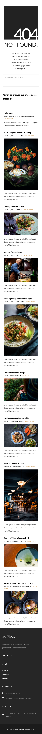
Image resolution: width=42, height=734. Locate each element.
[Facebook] (4, 655)
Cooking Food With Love (14, 207)
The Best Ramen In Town (14, 464)
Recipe (19, 209)
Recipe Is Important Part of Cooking (18, 583)
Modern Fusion (24, 586)
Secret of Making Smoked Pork (16, 538)
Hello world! (9, 113)
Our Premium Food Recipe (14, 373)
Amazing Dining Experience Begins (18, 299)
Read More (9, 118)
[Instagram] (11, 655)
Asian (18, 375)
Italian (20, 135)
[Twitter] (7, 655)
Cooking (21, 301)
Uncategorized (27, 116)
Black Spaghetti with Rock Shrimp (17, 133)
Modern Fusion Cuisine (13, 252)
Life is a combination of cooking (17, 418)
